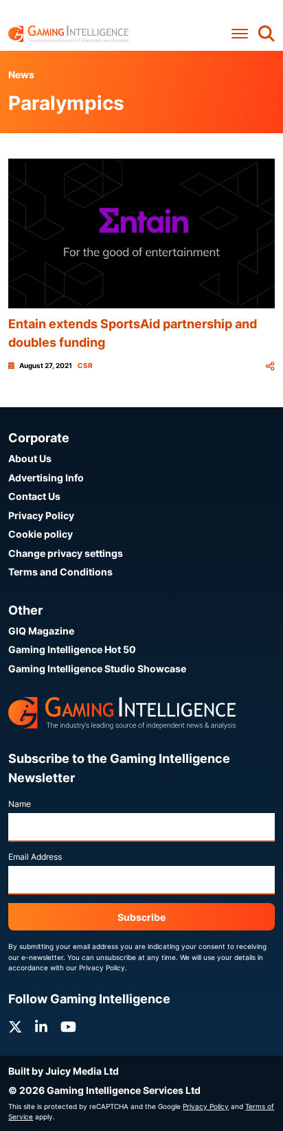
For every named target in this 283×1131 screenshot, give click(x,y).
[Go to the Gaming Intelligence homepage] (68, 34)
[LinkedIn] (41, 1027)
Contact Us (34, 496)
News (21, 74)
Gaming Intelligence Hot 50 (72, 649)
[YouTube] (68, 1027)
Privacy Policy (41, 515)
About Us (30, 458)
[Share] (270, 365)
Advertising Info (46, 477)
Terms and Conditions (60, 572)
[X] (15, 1027)
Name (19, 804)
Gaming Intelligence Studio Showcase (97, 668)
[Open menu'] (240, 33)
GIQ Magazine (41, 631)
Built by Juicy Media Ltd (63, 1071)
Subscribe (141, 917)
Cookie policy (40, 534)
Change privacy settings (65, 553)
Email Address (35, 857)
